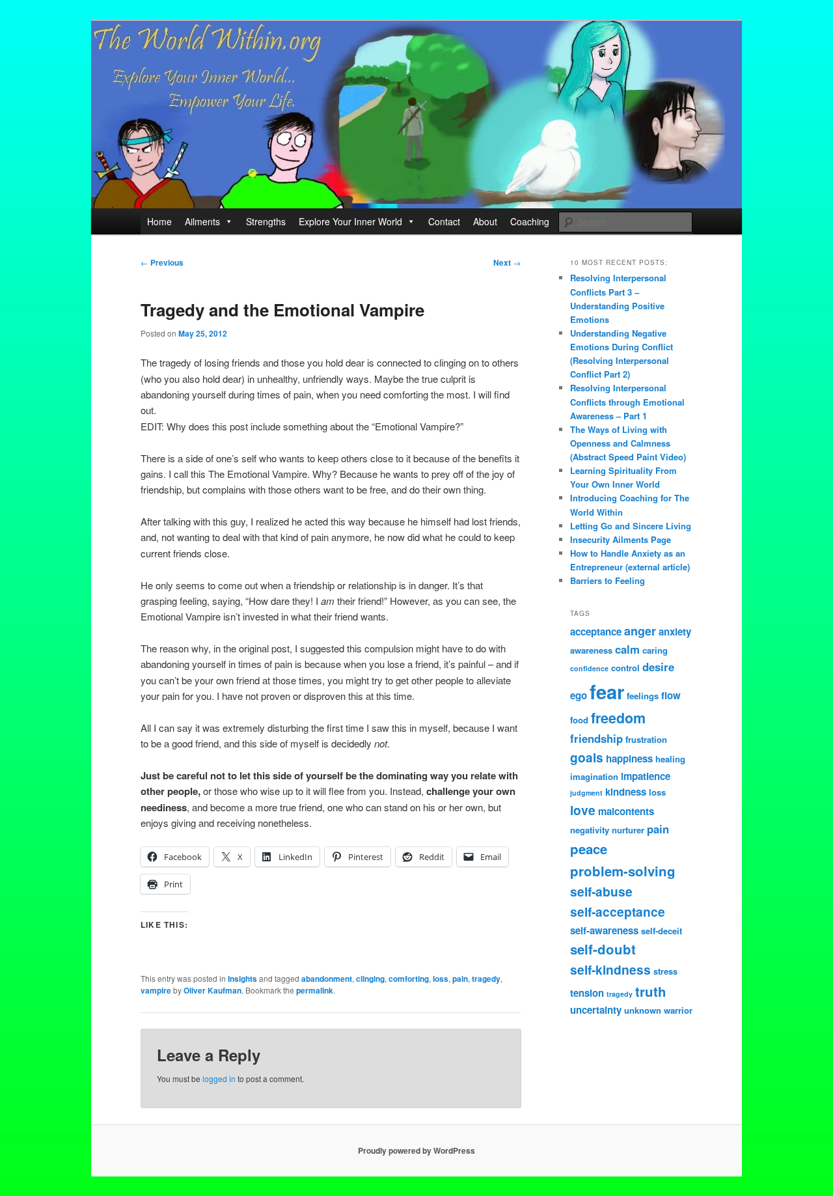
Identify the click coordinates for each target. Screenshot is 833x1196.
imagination (594, 776)
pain (460, 978)
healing (670, 759)
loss (440, 978)
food (579, 720)
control (625, 667)
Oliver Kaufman (212, 990)
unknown (642, 1010)
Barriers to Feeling (607, 580)
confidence (589, 668)
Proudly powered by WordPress (416, 1150)
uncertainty (595, 1010)
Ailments (202, 221)
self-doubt (603, 948)
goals (586, 757)
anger (640, 630)
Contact (444, 221)
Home (159, 221)
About (485, 221)
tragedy (486, 978)
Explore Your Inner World (350, 221)
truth (650, 991)
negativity (589, 830)
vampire (156, 990)
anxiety (675, 631)
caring (655, 650)
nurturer (628, 830)
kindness (625, 792)
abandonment (326, 978)
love (582, 810)
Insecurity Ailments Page (620, 539)
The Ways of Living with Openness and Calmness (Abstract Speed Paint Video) (628, 443)
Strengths (266, 221)
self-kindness (610, 969)
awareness (591, 650)
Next (507, 262)
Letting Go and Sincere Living (630, 526)
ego (578, 695)
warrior (678, 1010)
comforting (409, 978)
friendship (596, 738)
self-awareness (604, 930)
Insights (242, 978)
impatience (645, 776)
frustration (646, 739)
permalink (314, 990)
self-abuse (601, 891)
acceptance (595, 631)
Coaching (529, 221)
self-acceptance (617, 911)
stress (665, 971)
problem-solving (623, 870)
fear (607, 691)
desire (658, 666)
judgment (586, 793)
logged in (219, 1078)
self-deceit (661, 931)
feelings (643, 695)
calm (627, 649)
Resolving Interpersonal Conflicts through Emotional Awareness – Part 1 (627, 401)
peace (588, 848)
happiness (629, 758)
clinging (370, 978)
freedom (618, 718)
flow (671, 695)
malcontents (626, 811)
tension (587, 993)
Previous (162, 262)
